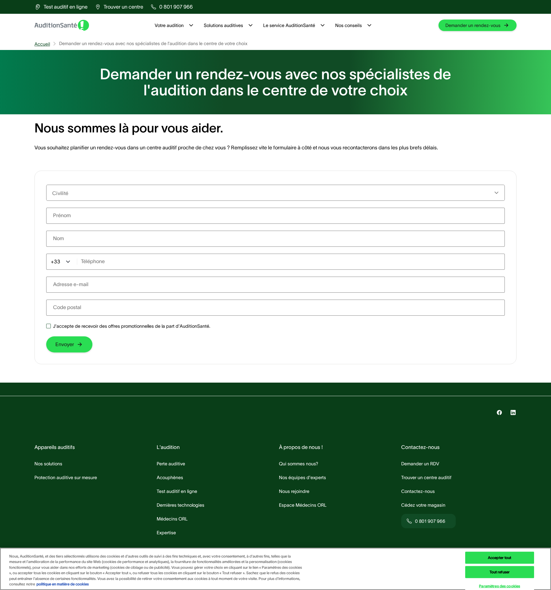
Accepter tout (499, 558)
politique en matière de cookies (62, 584)
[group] (61, 7)
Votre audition (169, 25)
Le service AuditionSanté (289, 25)
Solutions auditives (223, 25)
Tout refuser (500, 572)
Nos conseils (348, 25)
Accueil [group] (42, 44)
